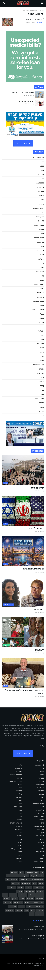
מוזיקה (42, 305)
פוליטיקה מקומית (38, 365)
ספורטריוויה (40, 343)
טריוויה (22, 899)
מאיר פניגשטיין (38, 902)
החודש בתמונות (39, 225)
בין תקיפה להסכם (36, 528)
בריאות (42, 204)
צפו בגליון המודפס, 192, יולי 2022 (22, 92)
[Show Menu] (42, 3)
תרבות (42, 415)
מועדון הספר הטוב (38, 310)
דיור (43, 212)
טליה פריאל (39, 22)
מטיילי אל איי (18, 902)
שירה (42, 394)
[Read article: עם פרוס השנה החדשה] (39, 103)
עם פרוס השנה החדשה (26, 101)
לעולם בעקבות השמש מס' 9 (35, 19)
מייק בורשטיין (38, 906)
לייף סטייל (40, 293)
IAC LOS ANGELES (32, 872)
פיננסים (41, 369)
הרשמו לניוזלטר (23, 143)
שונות (42, 390)
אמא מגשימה (40, 183)
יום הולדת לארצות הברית (33, 568)
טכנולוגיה (41, 259)
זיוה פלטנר (22, 895)
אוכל (42, 162)
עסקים (42, 360)
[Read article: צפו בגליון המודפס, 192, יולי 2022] (39, 94)
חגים (42, 234)
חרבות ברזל (40, 250)
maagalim (25, 876)
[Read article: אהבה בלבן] (23, 632)
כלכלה (42, 289)
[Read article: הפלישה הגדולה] (23, 470)
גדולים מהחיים (38, 887)
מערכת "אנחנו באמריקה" (36, 929)
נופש (42, 335)
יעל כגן (14, 899)
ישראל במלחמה (39, 284)
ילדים (42, 276)
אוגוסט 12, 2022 (28, 95)
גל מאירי (28, 887)
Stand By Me (24, 879)
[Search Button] (4, 3)
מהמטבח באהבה (38, 301)
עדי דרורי (40, 910)
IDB (21, 872)
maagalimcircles (37, 879)
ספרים (42, 348)
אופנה (42, 170)
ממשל (42, 314)
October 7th (38, 157)
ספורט (42, 339)
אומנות (42, 166)
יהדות (42, 267)
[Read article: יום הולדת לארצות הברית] (23, 551)
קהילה (42, 386)
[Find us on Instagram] (40, 958)
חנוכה (5, 895)
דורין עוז (20, 887)
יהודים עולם (40, 272)
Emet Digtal (27, 963)
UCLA (41, 883)
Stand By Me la (12, 879)
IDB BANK (14, 872)
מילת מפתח (33, 10)
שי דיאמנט (9, 910)
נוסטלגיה (41, 331)
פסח (26, 910)
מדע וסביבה (40, 297)
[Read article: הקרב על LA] (23, 592)
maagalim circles (13, 876)
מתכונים (41, 322)
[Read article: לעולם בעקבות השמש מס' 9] (7, 22)
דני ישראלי (11, 887)
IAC (42, 872)
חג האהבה (13, 895)
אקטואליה (41, 195)
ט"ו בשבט (30, 899)
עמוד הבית (41, 10)
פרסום (42, 377)
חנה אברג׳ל (25, 10)
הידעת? (41, 229)
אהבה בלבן (39, 650)
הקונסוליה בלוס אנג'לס (36, 895)
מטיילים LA (7, 902)
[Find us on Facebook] (43, 958)
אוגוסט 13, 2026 (39, 491)
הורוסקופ (41, 221)
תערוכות (41, 411)
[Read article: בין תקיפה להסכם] (23, 511)
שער (31, 914)
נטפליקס (21, 906)
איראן (34, 883)
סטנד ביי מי (12, 906)
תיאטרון (41, 407)
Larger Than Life (37, 876)
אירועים (41, 179)
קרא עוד (41, 746)
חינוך (42, 246)
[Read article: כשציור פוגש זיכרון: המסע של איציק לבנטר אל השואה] (23, 673)
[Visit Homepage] (23, 3)
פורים (32, 910)
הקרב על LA (39, 609)
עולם (42, 356)
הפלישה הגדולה (37, 488)
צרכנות (41, 382)
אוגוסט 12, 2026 (39, 653)
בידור (42, 200)
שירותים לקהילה (38, 399)
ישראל (42, 280)
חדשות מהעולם (39, 238)
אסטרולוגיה (40, 191)
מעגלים (29, 906)
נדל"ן (42, 327)
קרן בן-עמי (19, 910)
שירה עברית (39, 914)
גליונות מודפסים (38, 208)
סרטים (42, 352)
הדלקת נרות (40, 217)
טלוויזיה (41, 263)
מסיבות (41, 318)
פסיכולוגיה (40, 373)
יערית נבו (6, 899)
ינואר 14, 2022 (30, 22)
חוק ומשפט (40, 242)
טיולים (42, 255)
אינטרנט (41, 174)
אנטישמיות (40, 187)
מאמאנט (27, 902)
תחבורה (41, 403)
